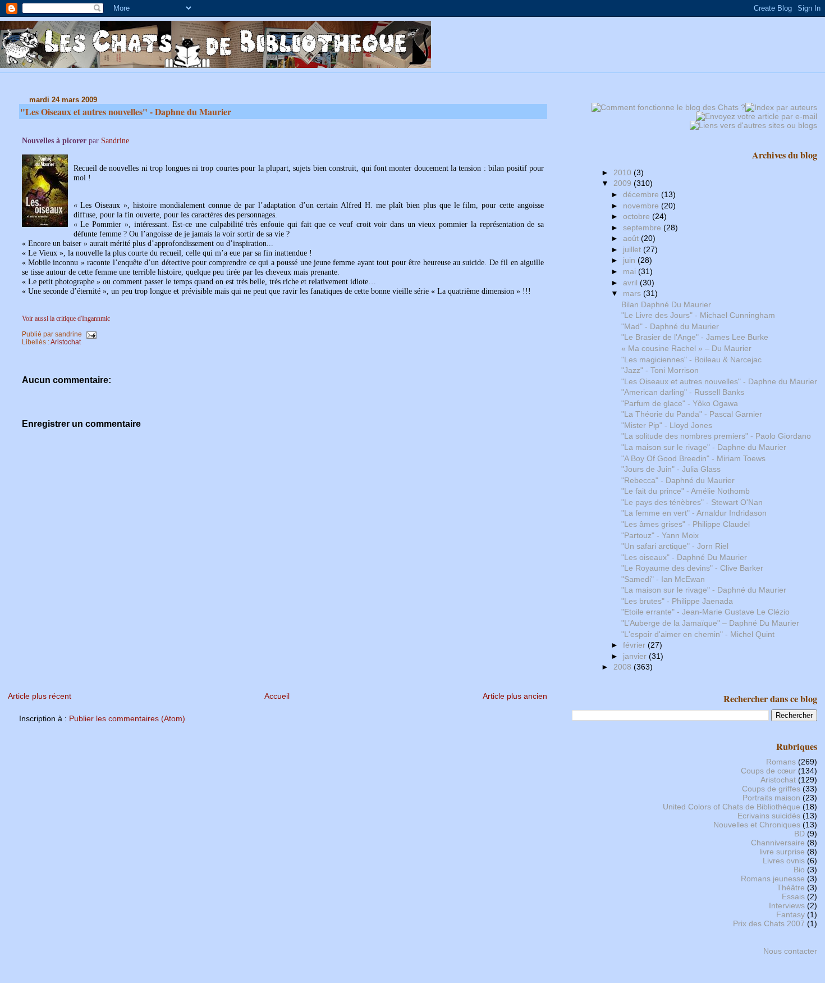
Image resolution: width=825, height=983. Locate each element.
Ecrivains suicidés (768, 815)
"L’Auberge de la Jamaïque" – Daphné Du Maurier (710, 622)
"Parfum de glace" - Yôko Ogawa (679, 403)
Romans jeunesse (773, 878)
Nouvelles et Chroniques (756, 824)
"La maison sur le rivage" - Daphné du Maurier (703, 589)
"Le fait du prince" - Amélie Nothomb (685, 490)
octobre (637, 216)
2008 (623, 666)
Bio (799, 869)
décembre (642, 194)
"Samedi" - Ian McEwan (663, 579)
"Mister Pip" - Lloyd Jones (666, 425)
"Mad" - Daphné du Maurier (670, 326)
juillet (633, 249)
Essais (793, 896)
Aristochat (66, 342)
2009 (623, 183)
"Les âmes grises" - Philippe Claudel (685, 524)
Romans (781, 761)
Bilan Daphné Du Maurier (666, 304)
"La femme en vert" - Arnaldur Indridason (694, 512)
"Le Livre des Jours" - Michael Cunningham (698, 315)
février (635, 644)
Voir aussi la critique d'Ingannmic (66, 318)
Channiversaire (778, 842)
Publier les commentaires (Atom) (127, 718)
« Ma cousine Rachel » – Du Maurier (686, 348)
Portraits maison (771, 797)
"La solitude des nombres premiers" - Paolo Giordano (716, 435)
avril (631, 282)
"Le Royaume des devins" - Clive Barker (692, 567)
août (632, 238)
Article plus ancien (515, 695)
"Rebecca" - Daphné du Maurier (678, 480)
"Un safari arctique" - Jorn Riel (674, 545)
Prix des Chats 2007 (769, 923)
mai (630, 271)
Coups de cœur (768, 770)
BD (799, 833)
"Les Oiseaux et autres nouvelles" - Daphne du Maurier (125, 111)
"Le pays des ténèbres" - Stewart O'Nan (692, 502)
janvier (636, 656)
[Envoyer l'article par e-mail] (90, 334)
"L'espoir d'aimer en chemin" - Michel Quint (697, 634)
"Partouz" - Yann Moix (660, 535)
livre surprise (782, 851)
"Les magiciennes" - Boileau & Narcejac (691, 359)
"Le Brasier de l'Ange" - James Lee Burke (694, 337)
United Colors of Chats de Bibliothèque (731, 806)
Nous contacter (790, 950)
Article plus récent (39, 695)
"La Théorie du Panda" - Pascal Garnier (691, 413)
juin (630, 260)
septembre (643, 227)
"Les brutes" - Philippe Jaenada (677, 601)
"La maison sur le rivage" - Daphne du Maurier (703, 447)
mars (633, 293)
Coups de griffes (771, 788)
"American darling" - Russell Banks (682, 392)
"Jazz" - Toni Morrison (660, 370)
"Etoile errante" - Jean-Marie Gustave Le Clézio (705, 611)
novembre (642, 205)
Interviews (787, 905)
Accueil (277, 695)
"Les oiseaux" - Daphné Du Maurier (684, 557)
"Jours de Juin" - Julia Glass (671, 469)
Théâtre (791, 887)
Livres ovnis (784, 860)
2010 (623, 172)
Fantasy (790, 914)
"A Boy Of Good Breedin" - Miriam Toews (693, 458)
